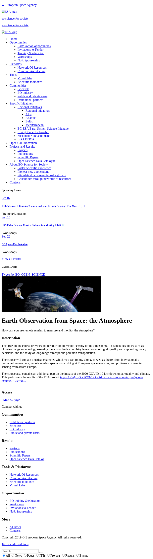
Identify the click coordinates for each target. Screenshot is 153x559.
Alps (28, 114)
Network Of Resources (32, 67)
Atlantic (30, 117)
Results (70, 555)
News (19, 555)
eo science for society (15, 18)
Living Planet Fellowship (33, 132)
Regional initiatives (38, 110)
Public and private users (32, 96)
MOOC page (11, 399)
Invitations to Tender (30, 49)
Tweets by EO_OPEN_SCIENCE (23, 274)
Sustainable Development (34, 135)
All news (15, 527)
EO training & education (25, 500)
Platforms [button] (16, 64)
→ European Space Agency (19, 5)
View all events (11, 258)
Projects (22, 150)
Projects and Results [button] (22, 146)
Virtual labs (25, 78)
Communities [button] (18, 85)
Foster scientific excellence (34, 168)
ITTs (42, 555)
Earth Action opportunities (34, 46)
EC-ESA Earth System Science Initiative (43, 128)
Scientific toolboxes (30, 82)
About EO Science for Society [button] (29, 164)
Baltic (29, 121)
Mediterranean (35, 125)
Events (83, 555)
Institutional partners (30, 100)
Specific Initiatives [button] (21, 103)
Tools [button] (13, 74)
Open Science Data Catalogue (36, 161)
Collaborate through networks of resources (44, 178)
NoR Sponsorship (29, 60)
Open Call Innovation (23, 143)
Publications (25, 153)
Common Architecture (31, 71)
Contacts (15, 182)
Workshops (25, 56)
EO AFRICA (26, 139)
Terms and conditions (15, 544)
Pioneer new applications (33, 171)
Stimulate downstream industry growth (42, 175)
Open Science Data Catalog (27, 459)
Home (13, 38)
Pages (31, 555)
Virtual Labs (17, 485)
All (8, 555)
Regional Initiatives (30, 107)
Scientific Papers (28, 157)
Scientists (23, 89)
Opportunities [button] (18, 42)
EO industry (25, 92)
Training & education (31, 53)
